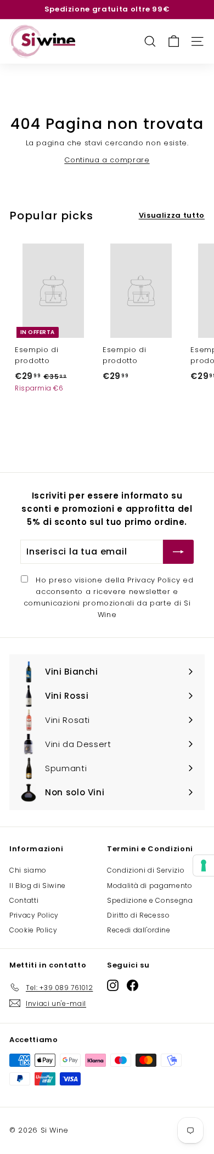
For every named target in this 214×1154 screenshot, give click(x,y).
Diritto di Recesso (138, 915)
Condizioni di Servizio (145, 870)
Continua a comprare (106, 160)
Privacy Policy (153, 580)
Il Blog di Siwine (37, 885)
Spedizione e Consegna (150, 900)
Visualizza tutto (172, 215)
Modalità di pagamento (150, 885)
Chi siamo (28, 870)
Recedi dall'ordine (139, 930)
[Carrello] (174, 41)
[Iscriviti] (178, 552)
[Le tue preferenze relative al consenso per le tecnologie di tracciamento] (203, 865)
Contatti (23, 900)
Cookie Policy (33, 930)
